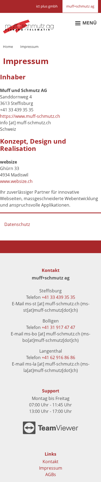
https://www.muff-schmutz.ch (30, 116)
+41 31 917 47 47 (58, 327)
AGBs (50, 474)
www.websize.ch (16, 181)
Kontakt (50, 462)
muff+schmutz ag (80, 6)
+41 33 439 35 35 (58, 297)
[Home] (28, 23)
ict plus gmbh (47, 6)
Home (8, 46)
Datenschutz (17, 224)
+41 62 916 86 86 (58, 357)
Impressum (50, 468)
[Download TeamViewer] (50, 428)
